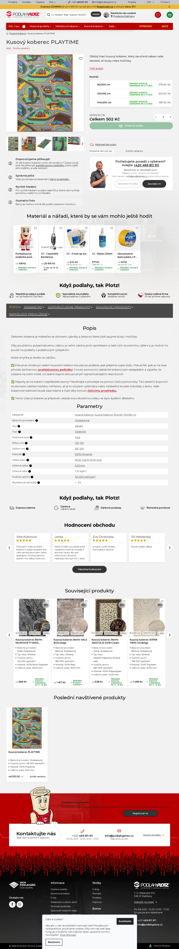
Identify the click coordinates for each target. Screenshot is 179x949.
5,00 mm (80, 465)
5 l (82, 247)
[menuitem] (17, 26)
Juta (77, 437)
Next (170, 547)
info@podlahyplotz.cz (105, 2)
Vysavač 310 (47, 247)
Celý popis (96, 68)
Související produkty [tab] (113, 307)
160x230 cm (77, 633)
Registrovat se (140, 813)
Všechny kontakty (152, 835)
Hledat (96, 14)
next (170, 635)
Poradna (132, 2)
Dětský (79, 426)
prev (9, 635)
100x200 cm (111, 633)
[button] (131, 84)
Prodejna (12, 2)
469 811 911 (79, 2)
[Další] (82, 143)
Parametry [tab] (33, 307)
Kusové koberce (84, 414)
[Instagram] (20, 904)
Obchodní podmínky (61, 906)
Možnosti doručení (105, 144)
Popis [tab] (13, 307)
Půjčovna (97, 902)
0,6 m (30, 247)
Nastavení (54, 942)
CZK (149, 2)
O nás (53, 898)
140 (82, 443)
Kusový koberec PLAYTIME (24, 752)
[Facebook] (12, 904)
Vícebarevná (82, 420)
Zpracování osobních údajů (64, 910)
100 (77, 443)
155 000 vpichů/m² (85, 477)
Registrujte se (105, 6)
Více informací (68, 935)
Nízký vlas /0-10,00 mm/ (88, 460)
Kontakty (26, 2)
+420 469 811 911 (146, 165)
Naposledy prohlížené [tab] (28, 314)
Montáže (96, 893)
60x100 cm (21, 633)
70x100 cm (96, 633)
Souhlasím (125, 921)
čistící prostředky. (59, 179)
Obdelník (80, 431)
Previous (9, 547)
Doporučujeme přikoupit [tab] (69, 307)
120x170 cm (149, 633)
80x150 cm (34, 633)
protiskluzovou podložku (50, 165)
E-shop (95, 889)
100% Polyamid (83, 454)
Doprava (40, 2)
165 (76, 448)
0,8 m (22, 247)
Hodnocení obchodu (89, 525)
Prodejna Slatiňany (124, 16)
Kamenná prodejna (60, 893)
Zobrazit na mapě (144, 902)
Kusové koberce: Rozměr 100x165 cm (115, 414)
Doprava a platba (59, 889)
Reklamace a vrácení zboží (64, 902)
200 (81, 448)
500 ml (74, 247)
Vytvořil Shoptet (162, 945)
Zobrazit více (89, 569)
